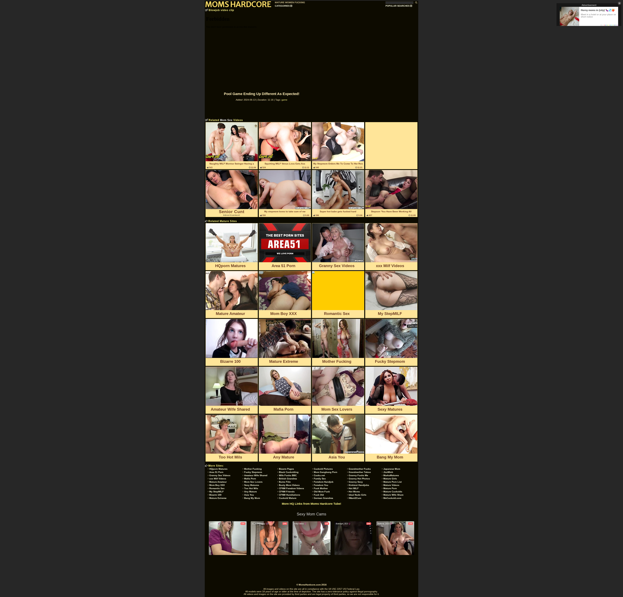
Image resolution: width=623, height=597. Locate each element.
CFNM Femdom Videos (291, 488)
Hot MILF (354, 488)
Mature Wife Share (393, 495)
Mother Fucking (253, 469)
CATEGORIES (282, 6)
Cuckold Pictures (323, 469)
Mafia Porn (250, 478)
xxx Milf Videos (217, 478)
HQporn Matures (218, 469)
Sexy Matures (251, 485)
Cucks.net (319, 475)
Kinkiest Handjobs (359, 485)
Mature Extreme (217, 498)
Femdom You (321, 485)
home (240, 2)
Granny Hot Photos (359, 478)
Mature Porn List (392, 482)
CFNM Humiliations (289, 495)
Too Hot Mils (251, 488)
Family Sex (320, 478)
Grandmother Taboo (360, 472)
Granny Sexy (356, 482)
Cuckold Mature (287, 498)
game (284, 99)
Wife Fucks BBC (288, 475)
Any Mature (250, 491)
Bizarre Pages (286, 469)
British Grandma (288, 478)
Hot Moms (354, 491)
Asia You (249, 495)
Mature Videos (391, 485)
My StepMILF (216, 491)
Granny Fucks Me (358, 475)
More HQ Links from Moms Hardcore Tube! (311, 503)
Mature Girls (390, 478)
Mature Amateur (218, 482)
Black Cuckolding (289, 472)
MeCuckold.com (392, 498)
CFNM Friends (287, 491)
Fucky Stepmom (253, 472)
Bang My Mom (252, 498)
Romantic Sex (217, 488)
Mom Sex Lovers (253, 482)
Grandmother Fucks (360, 469)
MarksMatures (391, 475)
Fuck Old (319, 495)
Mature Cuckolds (392, 491)
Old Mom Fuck (322, 491)
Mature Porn (390, 488)
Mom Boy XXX (217, 485)
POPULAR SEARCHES (397, 6)
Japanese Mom (391, 469)
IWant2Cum (355, 498)
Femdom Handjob (323, 482)
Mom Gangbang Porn (325, 472)
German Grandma (323, 498)
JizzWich (388, 472)
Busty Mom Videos (289, 485)
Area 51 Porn (216, 472)
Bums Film (285, 482)
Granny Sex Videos (219, 475)
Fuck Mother (321, 488)
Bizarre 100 (215, 495)
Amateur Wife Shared (255, 475)
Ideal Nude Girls (357, 495)
